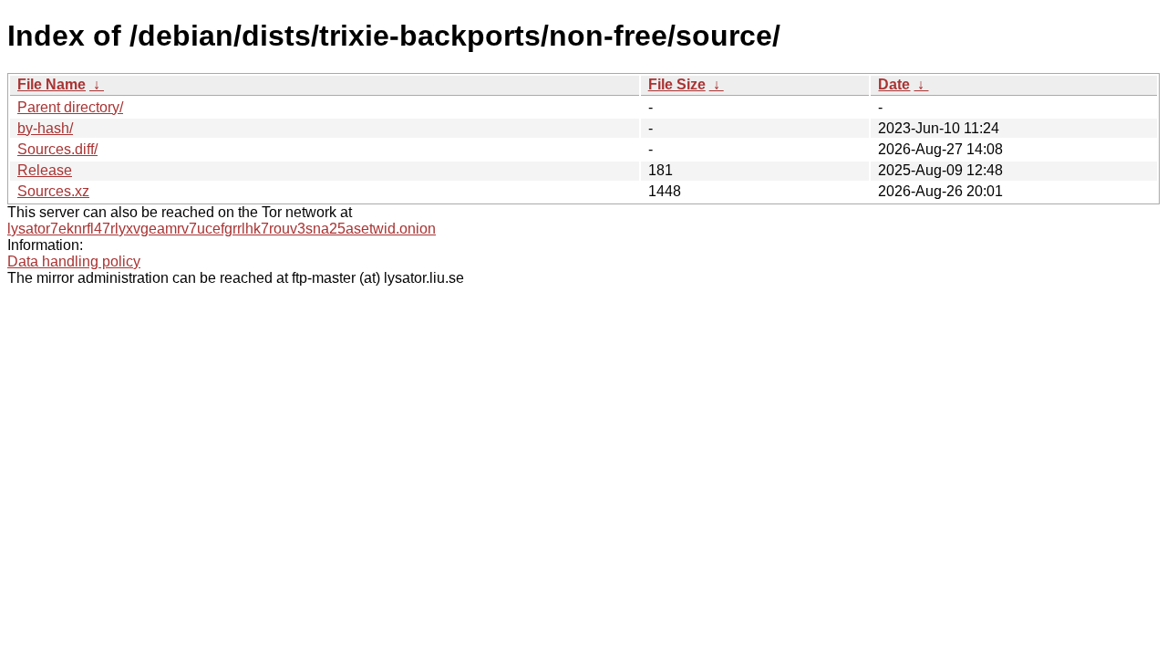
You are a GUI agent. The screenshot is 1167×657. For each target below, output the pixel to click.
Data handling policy (73, 261)
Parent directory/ (70, 107)
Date (894, 84)
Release (44, 170)
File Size (677, 84)
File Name (51, 84)
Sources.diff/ (57, 149)
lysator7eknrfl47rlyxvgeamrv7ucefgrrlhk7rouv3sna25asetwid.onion (221, 228)
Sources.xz (53, 191)
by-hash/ (45, 128)
